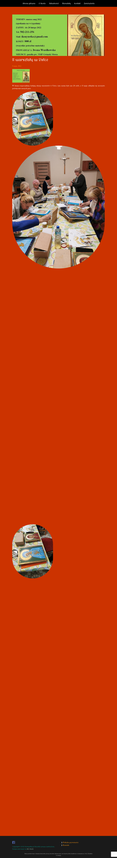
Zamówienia (89, 3)
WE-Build (30, 849)
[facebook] (13, 842)
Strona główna (29, 3)
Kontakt (77, 3)
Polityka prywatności (70, 842)
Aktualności (54, 3)
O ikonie (42, 3)
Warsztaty (66, 3)
